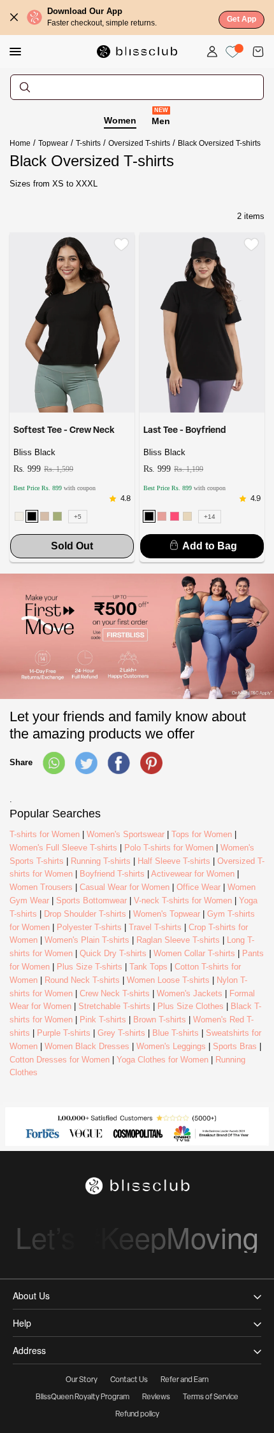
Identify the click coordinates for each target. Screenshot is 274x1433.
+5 (78, 516)
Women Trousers (41, 887)
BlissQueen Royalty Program (82, 1397)
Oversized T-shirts (139, 143)
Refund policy (137, 1414)
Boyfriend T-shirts (112, 874)
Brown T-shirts (159, 1019)
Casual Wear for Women (124, 887)
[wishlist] (121, 244)
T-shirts (88, 143)
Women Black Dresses (87, 1046)
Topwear (53, 143)
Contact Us (129, 1380)
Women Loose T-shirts (168, 980)
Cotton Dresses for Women (60, 1059)
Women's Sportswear (125, 834)
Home (20, 143)
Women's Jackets (189, 993)
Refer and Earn (184, 1380)
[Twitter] (86, 763)
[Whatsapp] (54, 763)
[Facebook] (119, 763)
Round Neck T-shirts (82, 980)
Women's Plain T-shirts (87, 940)
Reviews (156, 1397)
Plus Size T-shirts (89, 966)
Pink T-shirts (103, 1019)
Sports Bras (235, 1046)
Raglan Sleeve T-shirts (178, 940)
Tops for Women (201, 834)
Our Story (81, 1380)
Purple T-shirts (63, 1033)
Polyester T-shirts (89, 927)
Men (161, 120)
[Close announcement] (14, 17)
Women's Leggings (171, 1046)
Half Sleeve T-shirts (174, 861)
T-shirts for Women (45, 834)
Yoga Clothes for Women (162, 1059)
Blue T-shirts (175, 1033)
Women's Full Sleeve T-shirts (63, 847)
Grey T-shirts (121, 1033)
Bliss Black (34, 452)
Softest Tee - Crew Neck (64, 430)
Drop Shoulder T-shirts (85, 914)
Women (120, 120)
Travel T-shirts (155, 927)
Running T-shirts (101, 861)
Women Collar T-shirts (194, 953)
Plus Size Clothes (190, 1006)
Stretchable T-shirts (114, 1006)
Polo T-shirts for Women (168, 847)
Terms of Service (210, 1397)
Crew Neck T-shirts (115, 993)
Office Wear (198, 887)
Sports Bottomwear (91, 900)
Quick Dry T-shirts (113, 953)
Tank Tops (148, 966)
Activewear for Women (192, 874)
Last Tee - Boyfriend (184, 430)
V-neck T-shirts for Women (183, 900)
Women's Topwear (166, 914)
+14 (209, 516)
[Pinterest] (151, 763)
